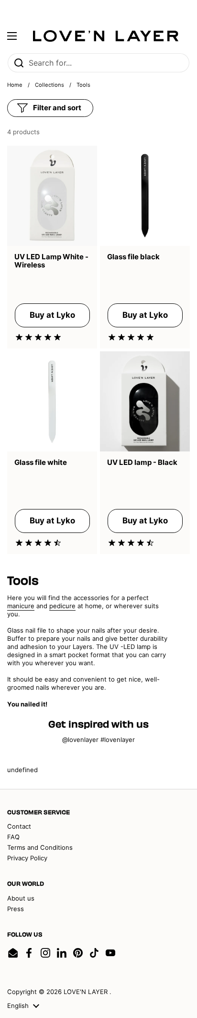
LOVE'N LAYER (86, 991)
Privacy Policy (27, 858)
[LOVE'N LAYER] (105, 36)
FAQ (13, 837)
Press (15, 909)
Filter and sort (57, 107)
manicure (20, 606)
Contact (19, 826)
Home (14, 84)
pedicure (62, 606)
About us (20, 898)
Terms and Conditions (40, 847)
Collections (49, 84)
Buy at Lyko (52, 315)
